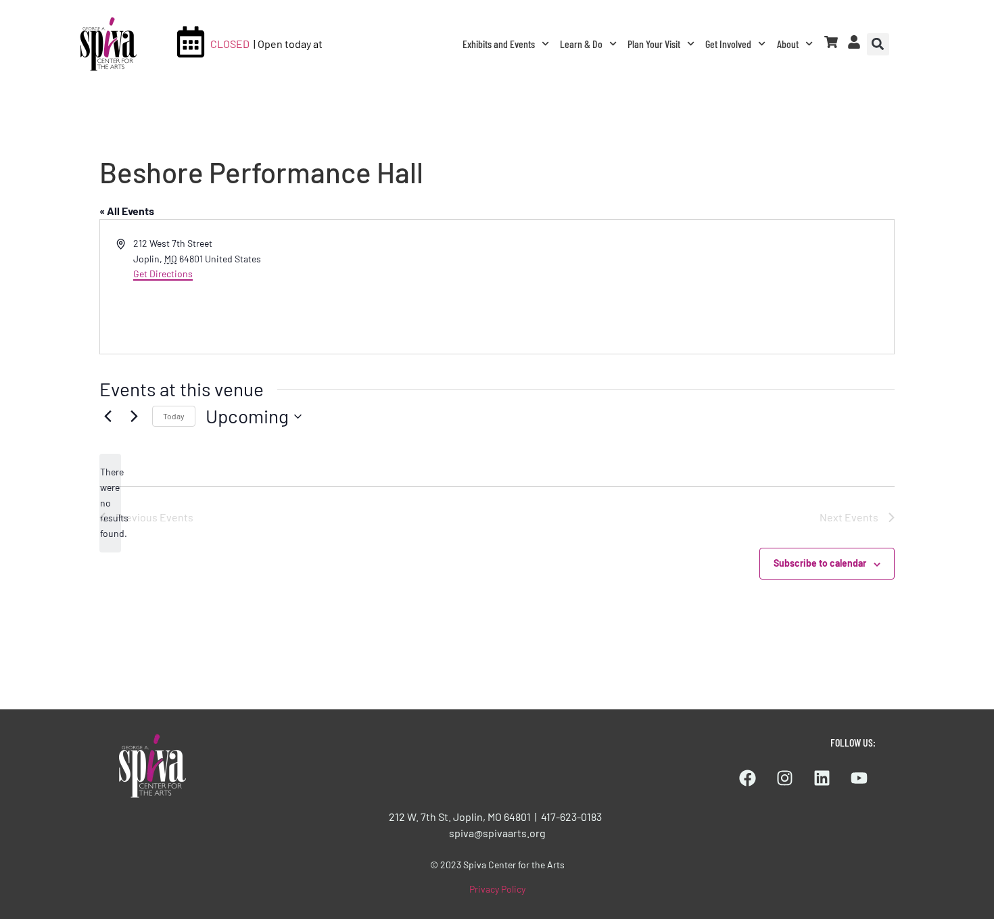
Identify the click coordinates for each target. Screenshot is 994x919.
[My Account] (854, 42)
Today (174, 416)
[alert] (110, 503)
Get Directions (163, 273)
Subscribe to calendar (820, 563)
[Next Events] (134, 416)
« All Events (126, 210)
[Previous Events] (107, 416)
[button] (878, 44)
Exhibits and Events (499, 43)
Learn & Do (581, 43)
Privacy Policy (497, 889)
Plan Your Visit (654, 43)
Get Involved (728, 43)
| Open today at (288, 43)
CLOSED (230, 43)
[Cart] (831, 42)
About (788, 43)
